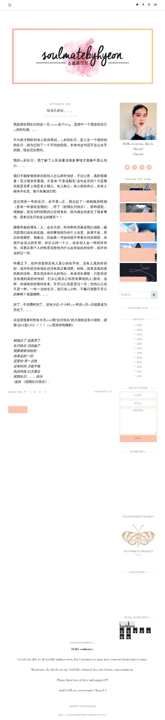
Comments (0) (103, 392)
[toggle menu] (9, 5)
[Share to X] (25, 392)
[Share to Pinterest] (35, 392)
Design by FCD (97, 715)
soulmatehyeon (77, 715)
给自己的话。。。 (60, 110)
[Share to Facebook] (30, 392)
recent (17, 410)
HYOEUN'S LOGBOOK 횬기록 (60, 116)
